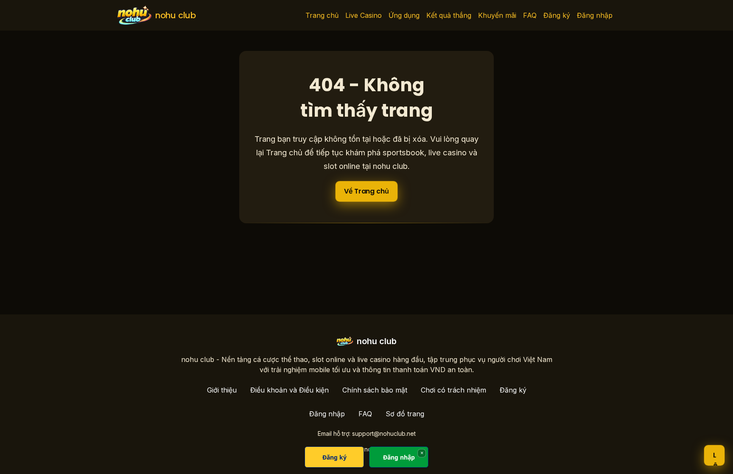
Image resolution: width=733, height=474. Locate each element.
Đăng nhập (595, 15)
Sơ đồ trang (405, 413)
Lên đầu (715, 458)
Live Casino (363, 15)
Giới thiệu (222, 390)
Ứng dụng (404, 15)
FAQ (530, 15)
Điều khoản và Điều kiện (289, 390)
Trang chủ (322, 15)
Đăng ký (556, 15)
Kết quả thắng (448, 15)
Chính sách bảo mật (374, 390)
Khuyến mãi (497, 15)
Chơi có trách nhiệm (453, 390)
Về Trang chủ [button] (366, 191)
